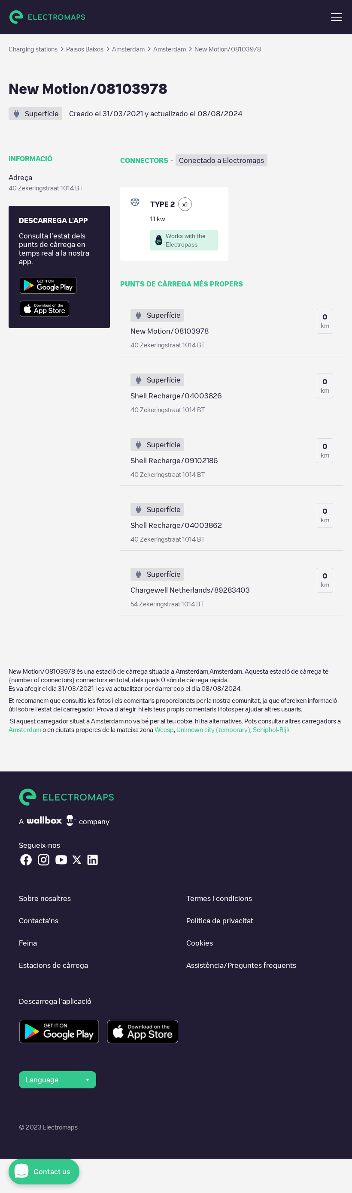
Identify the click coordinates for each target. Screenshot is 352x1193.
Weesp (164, 729)
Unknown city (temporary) (213, 729)
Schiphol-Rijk (271, 729)
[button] (336, 17)
